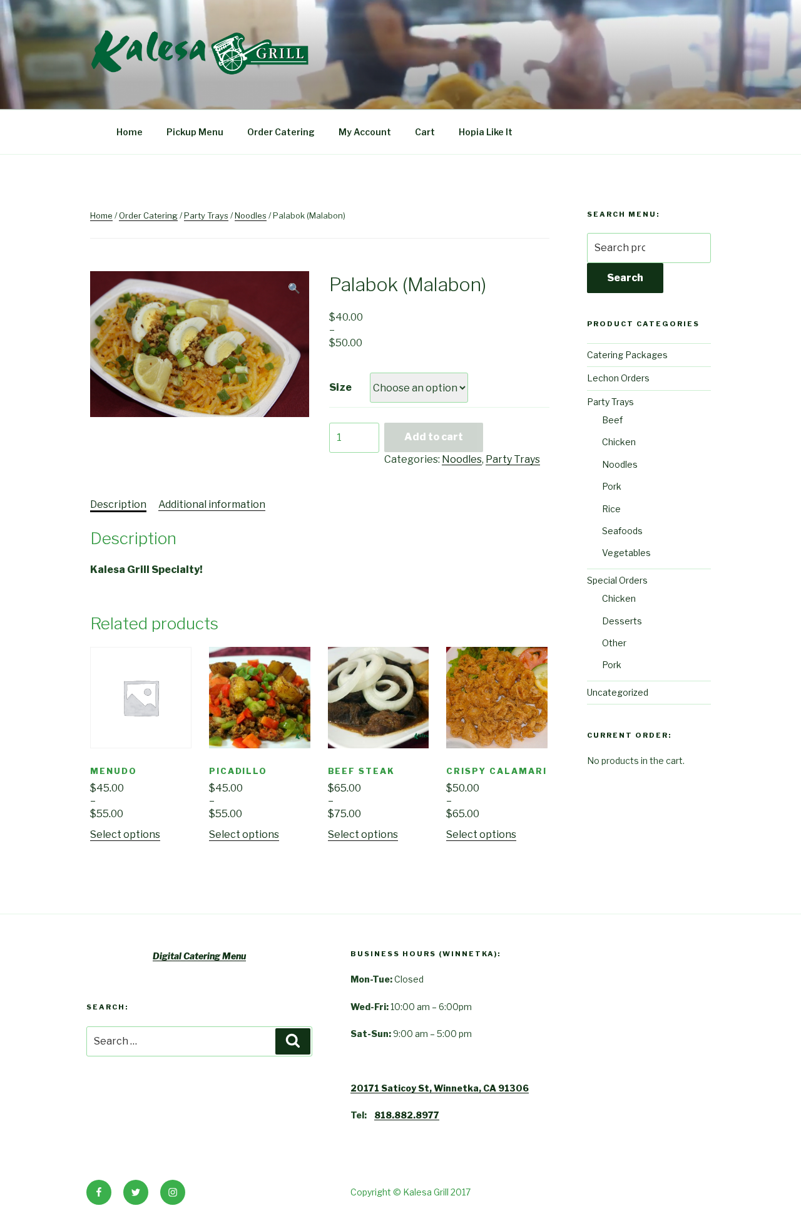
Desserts (622, 621)
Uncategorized (617, 692)
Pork (611, 486)
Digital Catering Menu (199, 956)
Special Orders (617, 580)
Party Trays (206, 215)
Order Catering (281, 131)
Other (614, 642)
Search (625, 278)
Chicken (619, 441)
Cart (425, 131)
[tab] (118, 504)
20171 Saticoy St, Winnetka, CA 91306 (439, 1088)
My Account (365, 131)
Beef (612, 420)
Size (340, 387)
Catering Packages (627, 354)
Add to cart (433, 437)
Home (129, 131)
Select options (125, 834)
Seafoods (622, 530)
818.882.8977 (406, 1115)
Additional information (211, 504)
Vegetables (626, 552)
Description (118, 504)
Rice (611, 508)
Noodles (251, 215)
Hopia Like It (486, 131)
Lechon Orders (618, 378)
